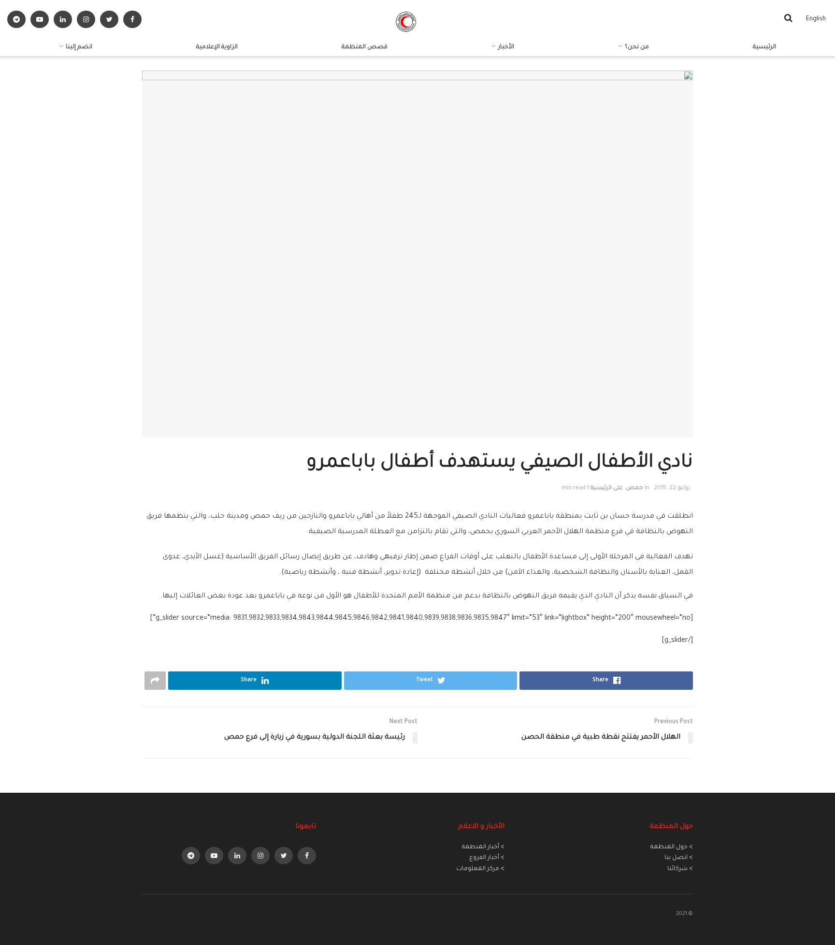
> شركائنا (680, 869)
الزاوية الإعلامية (217, 47)
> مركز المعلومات (480, 869)
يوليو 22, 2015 (672, 488)
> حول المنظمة (671, 847)
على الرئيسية (606, 488)
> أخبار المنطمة (483, 847)
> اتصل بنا (678, 858)
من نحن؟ (637, 47)
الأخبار (506, 47)
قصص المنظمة (365, 47)
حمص (634, 488)
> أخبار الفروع (486, 858)
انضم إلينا (79, 47)
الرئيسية (764, 47)
